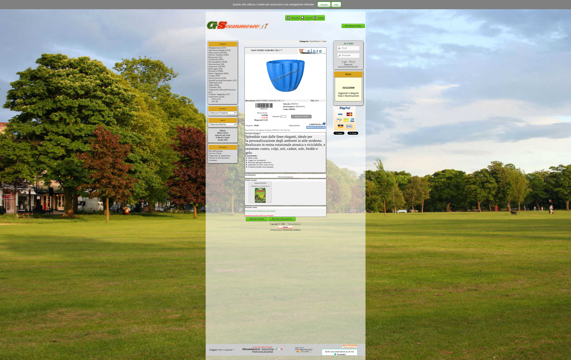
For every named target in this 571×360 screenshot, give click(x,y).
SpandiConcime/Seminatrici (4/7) (222, 80)
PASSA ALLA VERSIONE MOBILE (285, 230)
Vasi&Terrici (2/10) (216, 97)
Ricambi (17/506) (215, 71)
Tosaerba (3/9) (214, 87)
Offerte (223, 131)
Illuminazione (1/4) (216, 64)
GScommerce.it (294, 224)
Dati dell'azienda (215, 151)
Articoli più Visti (222, 135)
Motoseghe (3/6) (215, 69)
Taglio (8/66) (213, 85)
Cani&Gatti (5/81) (215, 59)
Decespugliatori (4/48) (217, 62)
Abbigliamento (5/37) (217, 48)
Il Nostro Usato (223, 137)
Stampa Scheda (257, 219)
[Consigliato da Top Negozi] (349, 348)
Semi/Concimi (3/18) (217, 78)
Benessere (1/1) (215, 57)
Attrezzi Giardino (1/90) (218, 55)
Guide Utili (223, 140)
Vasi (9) (214, 101)
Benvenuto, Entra (353, 26)
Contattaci (212, 160)
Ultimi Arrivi (222, 133)
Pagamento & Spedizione (219, 156)
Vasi (324, 41)
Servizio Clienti (214, 153)
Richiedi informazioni (282, 219)
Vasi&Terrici (314, 41)
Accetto (324, 4)
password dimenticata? (348, 67)
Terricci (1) (216, 99)
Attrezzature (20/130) (217, 53)
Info (336, 4)
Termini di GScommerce (218, 158)
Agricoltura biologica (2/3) (219, 50)
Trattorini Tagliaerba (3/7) (219, 94)
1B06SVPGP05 (260, 183)
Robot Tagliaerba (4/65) (218, 73)
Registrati (348, 64)
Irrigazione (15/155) (216, 66)
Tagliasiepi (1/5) (215, 83)
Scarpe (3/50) (214, 76)
